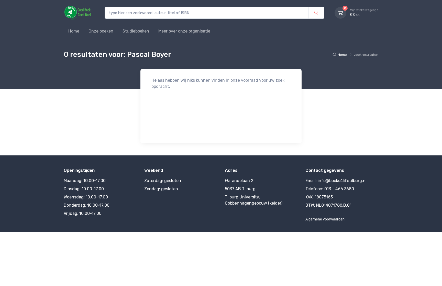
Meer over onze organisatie (184, 31)
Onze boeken (101, 31)
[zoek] (316, 13)
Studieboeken (136, 31)
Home (73, 31)
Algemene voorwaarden (325, 219)
